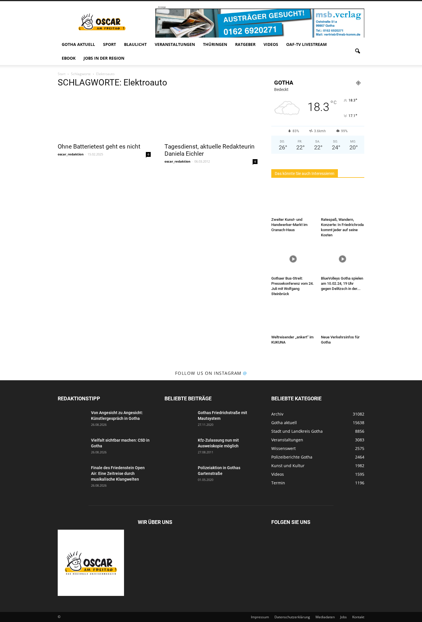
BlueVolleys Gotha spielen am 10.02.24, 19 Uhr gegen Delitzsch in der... (342, 283)
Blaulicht (135, 44)
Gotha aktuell (78, 44)
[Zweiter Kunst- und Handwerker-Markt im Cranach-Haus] (293, 200)
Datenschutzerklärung (292, 617)
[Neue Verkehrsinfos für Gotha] (343, 318)
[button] (357, 51)
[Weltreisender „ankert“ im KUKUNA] (293, 318)
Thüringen (215, 44)
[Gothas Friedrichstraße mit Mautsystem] (178, 420)
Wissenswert (283, 448)
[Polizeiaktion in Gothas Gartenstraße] (178, 475)
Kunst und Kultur (288, 465)
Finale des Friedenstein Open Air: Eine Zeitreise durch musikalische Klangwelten (118, 473)
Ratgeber (245, 44)
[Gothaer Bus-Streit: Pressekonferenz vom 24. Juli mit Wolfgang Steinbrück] (293, 259)
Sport (109, 44)
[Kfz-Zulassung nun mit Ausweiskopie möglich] (178, 447)
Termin (278, 482)
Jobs (343, 617)
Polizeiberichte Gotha (291, 457)
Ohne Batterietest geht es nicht (99, 146)
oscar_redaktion (71, 154)
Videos (271, 44)
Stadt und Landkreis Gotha (297, 431)
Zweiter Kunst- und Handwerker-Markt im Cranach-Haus (289, 224)
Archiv (277, 414)
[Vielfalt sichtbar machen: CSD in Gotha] (72, 447)
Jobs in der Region (104, 58)
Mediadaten (325, 617)
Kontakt (358, 617)
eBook (69, 58)
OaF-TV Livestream (306, 44)
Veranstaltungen (175, 44)
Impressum (260, 617)
